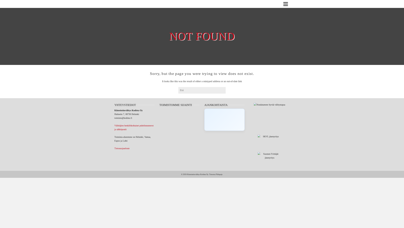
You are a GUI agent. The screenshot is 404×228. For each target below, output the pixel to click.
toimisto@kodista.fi (123, 118)
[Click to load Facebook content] (224, 120)
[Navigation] (286, 4)
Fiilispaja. (219, 174)
